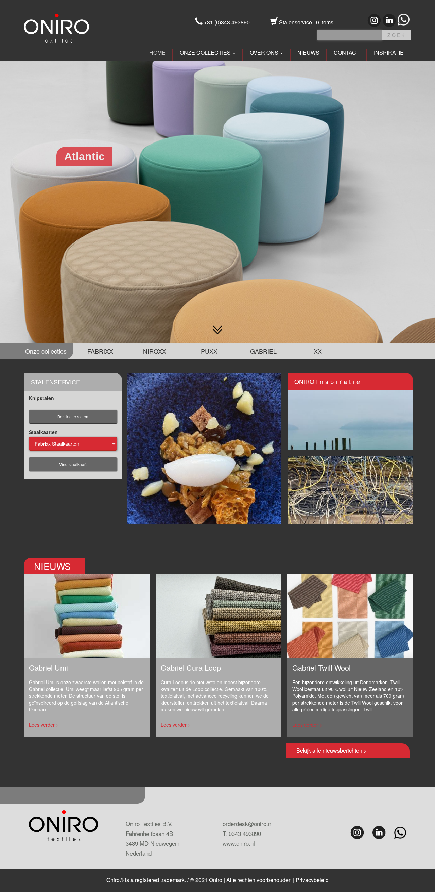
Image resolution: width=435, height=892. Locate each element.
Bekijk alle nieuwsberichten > (331, 750)
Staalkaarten (43, 431)
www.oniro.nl (239, 843)
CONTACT (347, 52)
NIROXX (154, 351)
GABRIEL (263, 351)
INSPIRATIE (389, 52)
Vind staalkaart (73, 464)
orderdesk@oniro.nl (248, 823)
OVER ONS (265, 52)
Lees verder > (44, 724)
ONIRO (328, 381)
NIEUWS (308, 52)
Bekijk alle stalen (72, 416)
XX (318, 351)
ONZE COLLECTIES (206, 52)
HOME (157, 52)
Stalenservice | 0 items (305, 22)
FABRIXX (100, 351)
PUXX (209, 351)
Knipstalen (41, 397)
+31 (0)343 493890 (226, 22)
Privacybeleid (312, 880)
